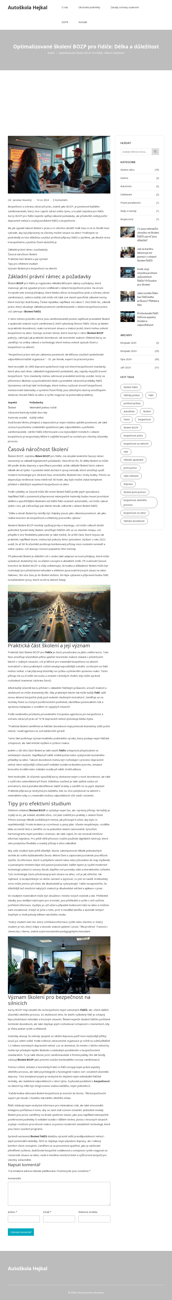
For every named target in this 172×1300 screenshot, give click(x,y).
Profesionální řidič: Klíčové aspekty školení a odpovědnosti (148, 319)
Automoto (139, 186)
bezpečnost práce (133, 435)
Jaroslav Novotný (22, 200)
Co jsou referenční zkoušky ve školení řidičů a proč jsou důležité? (148, 234)
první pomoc (130, 467)
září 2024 (139, 367)
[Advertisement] (86, 95)
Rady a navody (139, 211)
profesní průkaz (132, 403)
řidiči (151, 395)
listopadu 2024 (139, 351)
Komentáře (14, 1178)
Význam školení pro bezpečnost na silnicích (32, 268)
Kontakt (83, 22)
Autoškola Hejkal (27, 7)
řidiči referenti (131, 475)
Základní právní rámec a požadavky (28, 249)
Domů (51, 53)
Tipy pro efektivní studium (23, 263)
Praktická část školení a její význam (28, 259)
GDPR (65, 22)
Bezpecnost (139, 219)
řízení (127, 419)
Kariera (139, 178)
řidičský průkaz (132, 395)
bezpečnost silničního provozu (135, 502)
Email (47, 1212)
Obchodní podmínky (89, 7)
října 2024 (139, 359)
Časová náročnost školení (22, 254)
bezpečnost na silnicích (136, 443)
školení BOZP (131, 427)
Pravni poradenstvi (139, 202)
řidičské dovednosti (134, 521)
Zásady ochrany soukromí (125, 7)
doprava (128, 484)
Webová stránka (87, 1212)
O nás (65, 7)
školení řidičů (131, 387)
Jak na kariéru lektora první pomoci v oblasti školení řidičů (146, 254)
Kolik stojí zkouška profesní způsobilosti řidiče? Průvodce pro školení (147, 276)
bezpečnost (144, 419)
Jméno (12, 1212)
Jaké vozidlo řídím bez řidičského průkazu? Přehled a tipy (148, 298)
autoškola (129, 411)
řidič (126, 451)
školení (147, 411)
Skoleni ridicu (139, 169)
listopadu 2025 (139, 342)
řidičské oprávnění (133, 459)
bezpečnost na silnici (135, 512)
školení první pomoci (135, 492)
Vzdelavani (139, 194)
